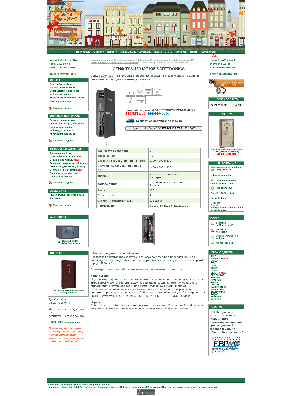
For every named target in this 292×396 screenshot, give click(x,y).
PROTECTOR (218, 275)
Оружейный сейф (102, 279)
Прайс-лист (54, 387)
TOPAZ (214, 294)
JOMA (214, 268)
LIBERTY (215, 273)
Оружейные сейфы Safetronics (131, 60)
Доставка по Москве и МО (224, 224)
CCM (213, 265)
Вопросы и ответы (187, 51)
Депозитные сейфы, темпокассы (67, 123)
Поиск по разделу (62, 108)
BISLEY (215, 261)
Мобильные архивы (61, 176)
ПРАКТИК (216, 280)
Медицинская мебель (61, 160)
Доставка (145, 51)
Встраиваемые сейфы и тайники (67, 97)
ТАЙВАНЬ (216, 296)
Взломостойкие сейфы (62, 87)
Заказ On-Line (128, 51)
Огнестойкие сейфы (61, 84)
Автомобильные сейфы (63, 134)
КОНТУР (215, 277)
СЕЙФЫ (54, 80)
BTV (213, 263)
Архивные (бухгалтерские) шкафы (69, 163)
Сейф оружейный (102, 75)
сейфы (68, 385)
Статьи (169, 51)
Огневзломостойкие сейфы (65, 91)
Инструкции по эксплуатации (226, 207)
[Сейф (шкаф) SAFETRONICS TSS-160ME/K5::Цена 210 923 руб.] (148, 245)
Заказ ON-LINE (70, 387)
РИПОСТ (215, 282)
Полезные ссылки (207, 387)
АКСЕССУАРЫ (57, 190)
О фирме (98, 51)
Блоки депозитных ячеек (63, 120)
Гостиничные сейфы (61, 127)
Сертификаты (217, 210)
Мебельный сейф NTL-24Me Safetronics (68, 242)
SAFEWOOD (217, 289)
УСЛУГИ (214, 217)
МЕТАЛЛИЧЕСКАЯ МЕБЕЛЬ (65, 149)
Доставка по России (221, 230)
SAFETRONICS (218, 287)
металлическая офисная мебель (92, 385)
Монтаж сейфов (224, 243)
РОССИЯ (215, 285)
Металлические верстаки (63, 170)
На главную (83, 51)
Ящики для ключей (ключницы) (67, 195)
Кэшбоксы (55, 198)
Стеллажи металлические (63, 173)
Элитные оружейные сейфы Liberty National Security (226, 151)
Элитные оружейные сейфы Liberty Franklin (68, 291)
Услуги (158, 51)
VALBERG (216, 299)
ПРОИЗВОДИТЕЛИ (222, 252)
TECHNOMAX (218, 292)
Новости (112, 51)
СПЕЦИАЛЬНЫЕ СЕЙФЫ (64, 116)
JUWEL (214, 270)
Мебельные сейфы (60, 94)
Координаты (208, 51)
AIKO (213, 256)
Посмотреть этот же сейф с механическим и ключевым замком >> (137, 269)
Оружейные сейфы (60, 101)
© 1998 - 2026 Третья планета (64, 322)
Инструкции (154, 387)
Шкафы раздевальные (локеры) (67, 166)
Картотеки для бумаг (61, 153)
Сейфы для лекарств (61, 130)
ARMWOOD (217, 258)
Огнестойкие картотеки (62, 156)
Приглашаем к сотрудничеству (179, 387)
